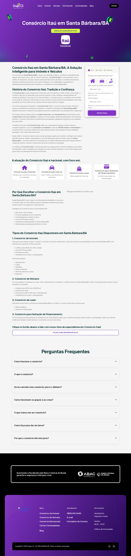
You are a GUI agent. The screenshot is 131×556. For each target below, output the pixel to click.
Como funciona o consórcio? (28, 361)
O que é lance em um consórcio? (30, 412)
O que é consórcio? (23, 374)
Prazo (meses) (93, 98)
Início (40, 6)
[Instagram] (114, 546)
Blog (91, 6)
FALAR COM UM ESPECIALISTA (65, 332)
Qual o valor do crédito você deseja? (100, 85)
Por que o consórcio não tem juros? (31, 438)
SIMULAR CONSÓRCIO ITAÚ (65, 31)
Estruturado (68, 6)
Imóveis (47, 6)
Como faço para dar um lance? (29, 425)
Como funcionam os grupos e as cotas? (33, 400)
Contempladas (81, 6)
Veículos (56, 6)
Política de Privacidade (103, 529)
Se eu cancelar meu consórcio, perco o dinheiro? (38, 387)
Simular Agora (102, 113)
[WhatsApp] (109, 546)
